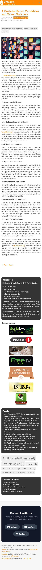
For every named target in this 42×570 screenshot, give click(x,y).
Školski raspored (10, 489)
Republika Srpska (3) (11, 468)
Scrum (26, 29)
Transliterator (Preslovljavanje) (15, 487)
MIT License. (15, 556)
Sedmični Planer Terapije (13, 491)
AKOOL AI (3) (29, 468)
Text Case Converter (11, 485)
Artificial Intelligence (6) (18, 458)
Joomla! (3, 550)
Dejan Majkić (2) (8, 472)
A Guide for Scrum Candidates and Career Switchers (20, 12)
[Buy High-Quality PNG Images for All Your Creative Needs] (21, 399)
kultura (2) (30, 472)
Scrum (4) (31, 464)
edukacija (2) (20, 472)
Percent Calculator (10, 482)
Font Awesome (6, 558)
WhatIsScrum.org (9, 75)
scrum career (33, 29)
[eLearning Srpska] (21, 387)
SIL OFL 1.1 (27, 558)
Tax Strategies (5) (13, 464)
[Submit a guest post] (21, 350)
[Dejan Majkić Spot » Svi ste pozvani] (8, 2)
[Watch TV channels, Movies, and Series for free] (21, 361)
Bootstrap (4, 554)
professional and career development (12, 29)
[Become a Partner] (21, 374)
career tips (5, 32)
